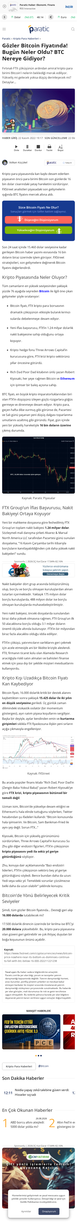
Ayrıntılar (26, 1211)
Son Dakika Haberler (23, 1078)
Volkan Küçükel (18, 162)
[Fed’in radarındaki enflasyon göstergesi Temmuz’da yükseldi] (31, 1031)
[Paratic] (38, 29)
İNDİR (69, 7)
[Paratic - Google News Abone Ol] (59, 164)
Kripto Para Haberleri (26, 38)
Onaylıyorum (49, 1211)
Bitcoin (44, 291)
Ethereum (67, 379)
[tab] (36, 1055)
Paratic (6, 38)
